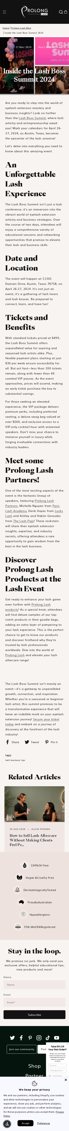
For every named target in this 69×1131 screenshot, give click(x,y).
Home (6, 28)
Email (7, 994)
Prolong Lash (15, 655)
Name (7, 977)
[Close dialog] (67, 1044)
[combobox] (50, 1075)
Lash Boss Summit (32, 118)
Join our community (21, 1049)
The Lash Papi (23, 521)
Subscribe (34, 1015)
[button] (4, 12)
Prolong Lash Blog (21, 28)
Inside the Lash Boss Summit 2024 (24, 32)
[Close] (66, 1080)
